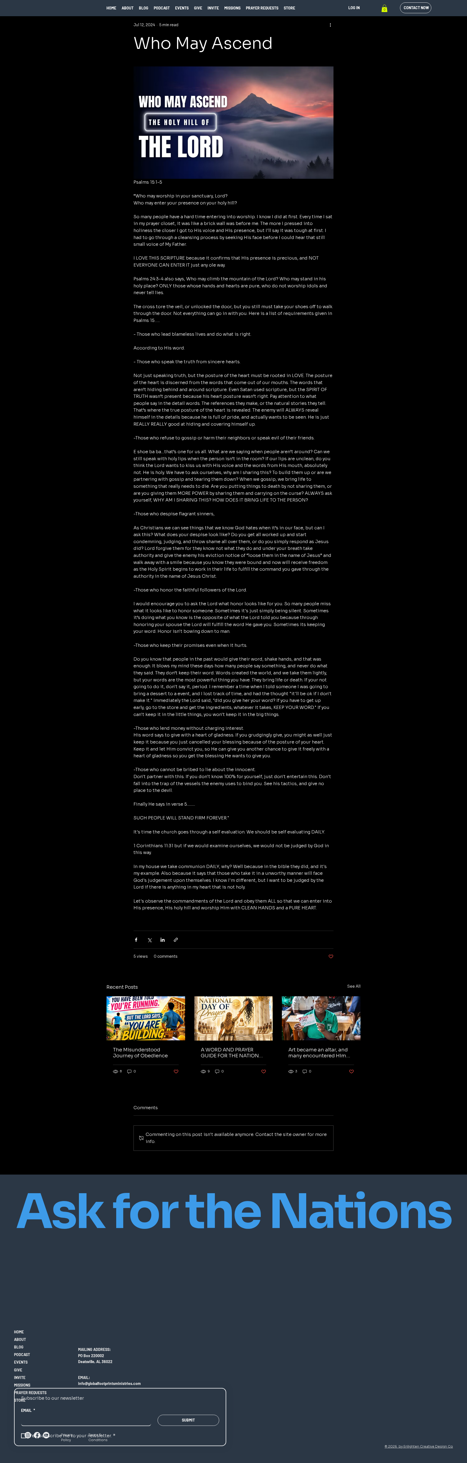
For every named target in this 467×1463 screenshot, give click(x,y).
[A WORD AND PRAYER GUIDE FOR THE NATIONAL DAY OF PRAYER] (233, 1018)
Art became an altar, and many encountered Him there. (318, 1053)
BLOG (19, 1347)
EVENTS (21, 1362)
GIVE (18, 1370)
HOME (19, 1332)
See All (354, 986)
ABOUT (20, 1339)
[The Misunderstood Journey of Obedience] (145, 1018)
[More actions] (330, 25)
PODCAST (22, 1354)
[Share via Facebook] (136, 939)
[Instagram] (28, 1435)
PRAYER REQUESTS (30, 1392)
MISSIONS (22, 1385)
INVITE (19, 1377)
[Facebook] (37, 1435)
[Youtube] (46, 1435)
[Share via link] (175, 939)
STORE (19, 1400)
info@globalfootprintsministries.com (109, 1383)
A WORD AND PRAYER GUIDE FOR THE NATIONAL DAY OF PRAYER (233, 1053)
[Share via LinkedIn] (162, 939)
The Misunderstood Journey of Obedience (140, 1053)
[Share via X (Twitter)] (149, 939)
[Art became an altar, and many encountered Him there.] (321, 1018)
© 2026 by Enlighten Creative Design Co (419, 1446)
